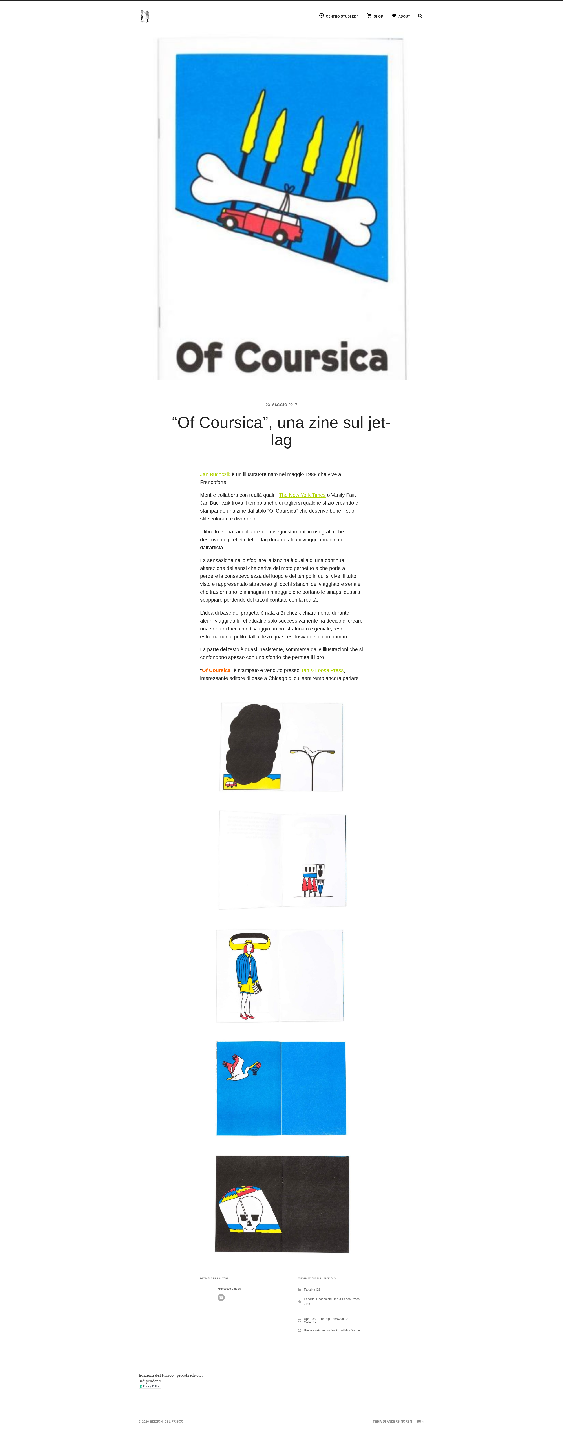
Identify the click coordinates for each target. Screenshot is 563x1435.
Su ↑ (420, 1421)
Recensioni (324, 1299)
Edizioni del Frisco (166, 1421)
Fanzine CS (312, 1289)
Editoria (309, 1299)
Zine (307, 1303)
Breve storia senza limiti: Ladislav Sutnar (332, 1330)
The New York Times (302, 495)
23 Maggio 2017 (281, 404)
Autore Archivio (221, 1297)
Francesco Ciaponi (229, 1288)
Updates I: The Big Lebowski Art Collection (326, 1320)
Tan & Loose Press (322, 670)
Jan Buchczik (215, 474)
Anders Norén (399, 1421)
